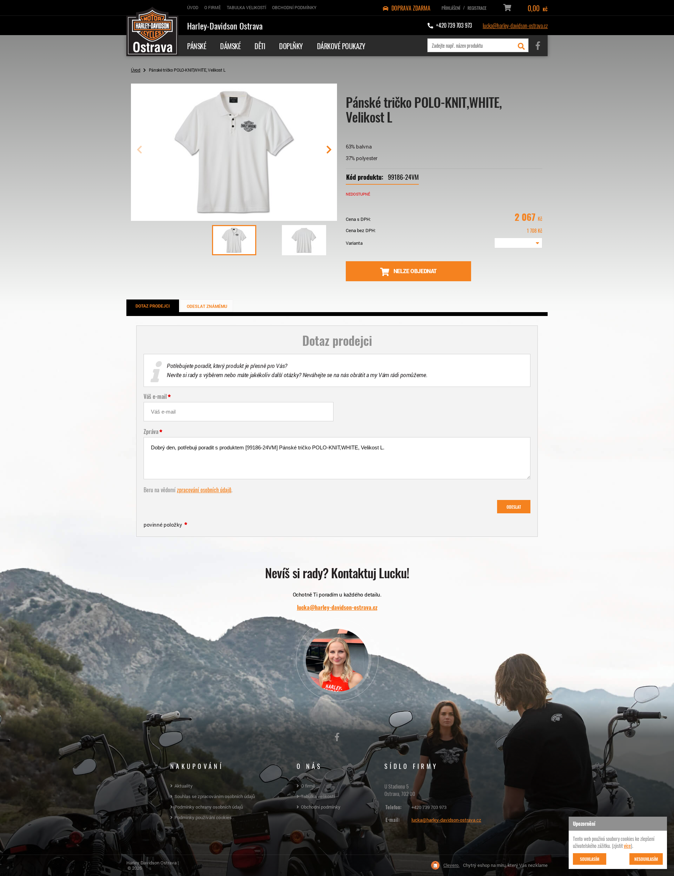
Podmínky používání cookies (203, 817)
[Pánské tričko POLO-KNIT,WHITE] (234, 218)
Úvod (135, 70)
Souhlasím (589, 858)
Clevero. (451, 865)
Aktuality (183, 786)
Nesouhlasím (646, 858)
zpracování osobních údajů (204, 489)
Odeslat (514, 506)
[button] (328, 152)
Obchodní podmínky (321, 807)
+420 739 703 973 (429, 807)
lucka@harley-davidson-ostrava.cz (515, 25)
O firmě (308, 786)
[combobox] (518, 243)
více (627, 845)
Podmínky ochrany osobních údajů (208, 807)
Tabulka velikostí (318, 796)
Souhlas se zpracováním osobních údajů (214, 796)
